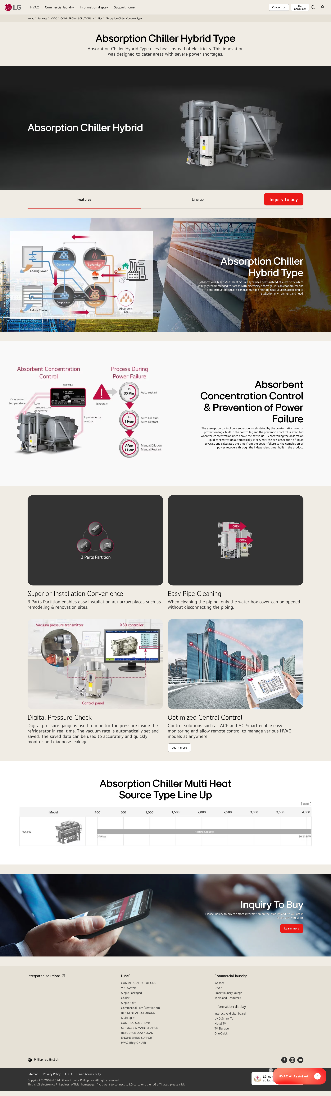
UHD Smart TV (224, 1018)
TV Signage (222, 1028)
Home (31, 18)
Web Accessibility (90, 1074)
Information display (94, 7)
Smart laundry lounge (228, 993)
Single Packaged (131, 993)
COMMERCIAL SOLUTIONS (76, 18)
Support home (124, 7)
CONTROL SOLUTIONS (136, 1023)
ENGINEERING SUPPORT (137, 1037)
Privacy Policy (52, 1074)
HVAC (34, 7)
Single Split (128, 1003)
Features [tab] (84, 199)
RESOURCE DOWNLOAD (137, 1032)
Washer (219, 983)
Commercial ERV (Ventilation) (140, 1008)
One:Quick (221, 1033)
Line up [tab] (198, 199)
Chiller (98, 18)
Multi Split (127, 1018)
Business (42, 18)
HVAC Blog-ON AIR (133, 1042)
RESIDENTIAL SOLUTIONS (138, 1013)
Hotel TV (220, 1023)
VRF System (129, 988)
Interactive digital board (230, 1013)
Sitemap (33, 1074)
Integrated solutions (44, 976)
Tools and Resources (228, 998)
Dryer (218, 988)
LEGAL (69, 1074)
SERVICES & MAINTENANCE (139, 1028)
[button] (313, 7)
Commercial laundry (59, 7)
